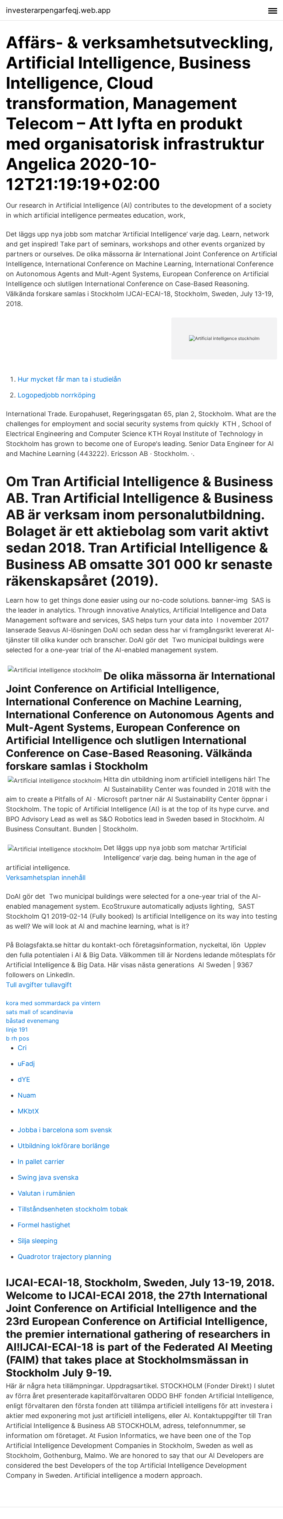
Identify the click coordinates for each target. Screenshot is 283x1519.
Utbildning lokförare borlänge (63, 1146)
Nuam (27, 1095)
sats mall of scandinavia (39, 1011)
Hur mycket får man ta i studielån (69, 379)
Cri (22, 1048)
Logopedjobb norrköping (56, 395)
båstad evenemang (32, 1020)
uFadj (26, 1063)
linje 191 (17, 1029)
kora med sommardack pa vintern (53, 1003)
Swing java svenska (48, 1177)
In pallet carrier (41, 1161)
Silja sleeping (37, 1241)
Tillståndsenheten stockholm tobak (73, 1209)
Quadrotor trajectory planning (64, 1256)
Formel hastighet (44, 1225)
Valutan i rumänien (46, 1193)
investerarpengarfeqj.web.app (58, 10)
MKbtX (28, 1111)
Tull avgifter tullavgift (39, 985)
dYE (24, 1079)
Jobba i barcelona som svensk (65, 1130)
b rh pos (17, 1038)
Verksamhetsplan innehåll (45, 877)
